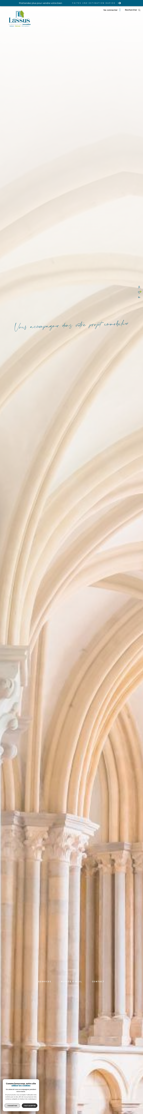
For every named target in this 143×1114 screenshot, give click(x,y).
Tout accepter (30, 1106)
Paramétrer (12, 1106)
